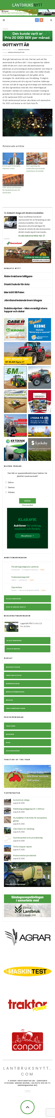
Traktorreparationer (15, 708)
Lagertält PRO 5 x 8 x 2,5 (31, 624)
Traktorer (10, 726)
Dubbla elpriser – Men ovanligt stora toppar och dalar (25, 310)
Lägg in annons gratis (16, 607)
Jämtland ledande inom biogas (23, 300)
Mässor (9, 700)
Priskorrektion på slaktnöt (24, 855)
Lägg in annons (13, 649)
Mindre (11, 492)
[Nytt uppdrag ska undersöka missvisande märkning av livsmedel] (36, 159)
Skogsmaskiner (13, 751)
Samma (11, 487)
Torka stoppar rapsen (22, 846)
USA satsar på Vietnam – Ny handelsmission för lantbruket (12, 190)
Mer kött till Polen (14, 292)
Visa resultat (27, 505)
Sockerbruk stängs (21, 800)
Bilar (8, 743)
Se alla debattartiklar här (30, 235)
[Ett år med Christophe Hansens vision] (13, 159)
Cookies (27, 1091)
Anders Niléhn (23, 49)
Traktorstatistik (13, 675)
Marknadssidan (13, 684)
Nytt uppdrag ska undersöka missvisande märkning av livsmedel (35, 168)
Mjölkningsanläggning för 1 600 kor (29, 809)
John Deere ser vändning (23, 828)
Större (11, 482)
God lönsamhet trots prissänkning (28, 837)
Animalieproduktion (16, 52)
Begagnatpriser (13, 667)
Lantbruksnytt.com (27, 1071)
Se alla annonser (13, 599)
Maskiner (10, 734)
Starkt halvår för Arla (16, 284)
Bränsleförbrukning (15, 692)
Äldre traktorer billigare (18, 276)
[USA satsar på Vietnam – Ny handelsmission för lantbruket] (13, 180)
